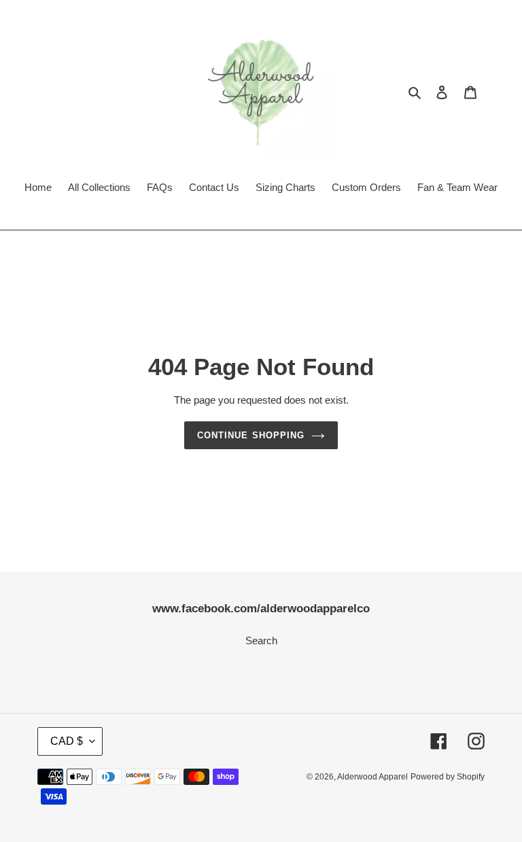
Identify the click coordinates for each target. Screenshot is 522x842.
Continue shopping (250, 435)
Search (261, 640)
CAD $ (66, 741)
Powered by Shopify (448, 777)
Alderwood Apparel (372, 777)
